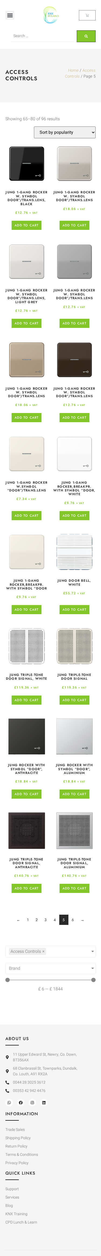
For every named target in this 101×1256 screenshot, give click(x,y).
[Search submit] (86, 36)
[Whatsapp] (9, 1102)
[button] (9, 15)
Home (73, 70)
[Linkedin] (44, 1102)
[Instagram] (32, 1102)
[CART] (87, 15)
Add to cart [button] (27, 225)
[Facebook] (21, 1102)
